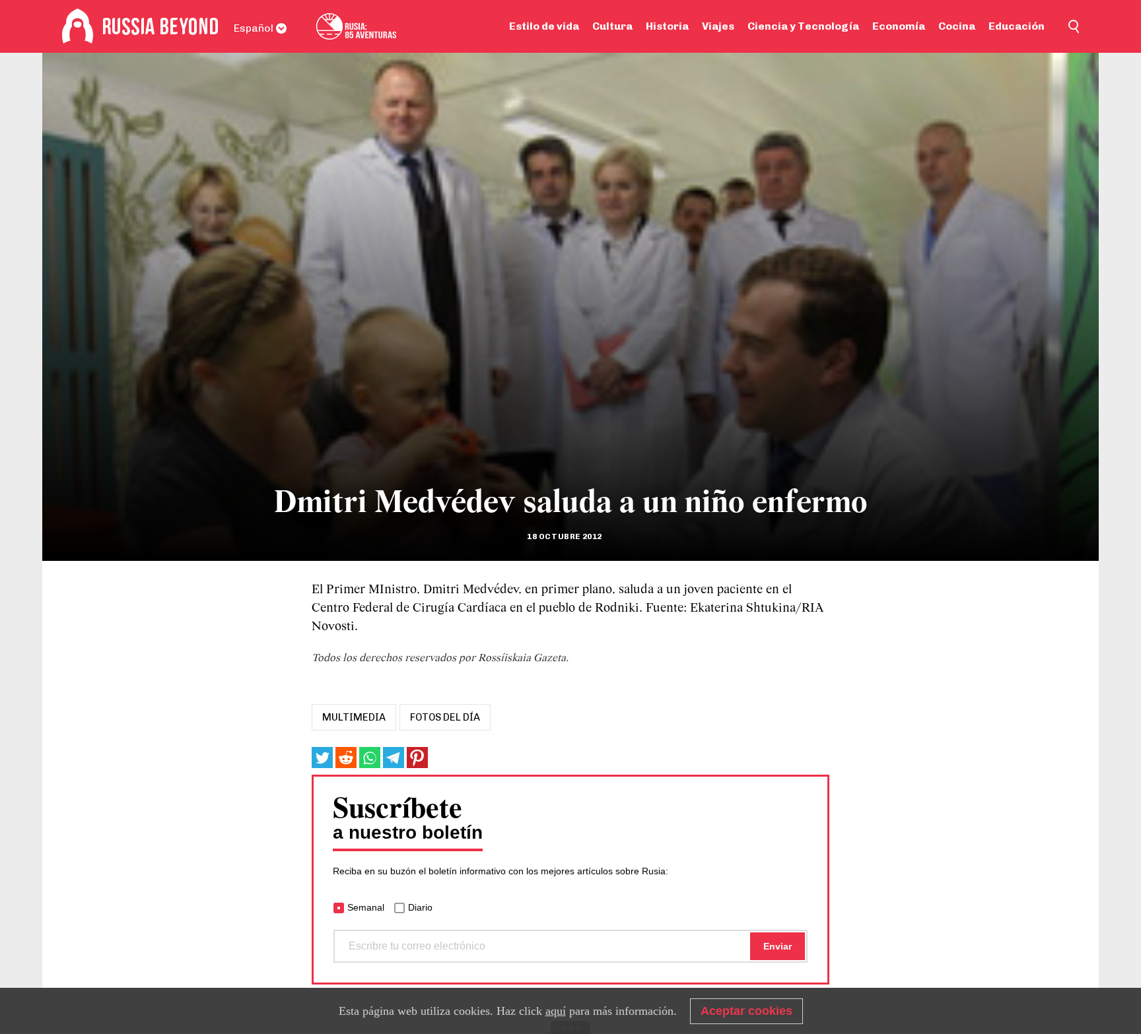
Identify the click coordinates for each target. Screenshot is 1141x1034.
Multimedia (354, 717)
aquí (555, 1011)
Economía (898, 26)
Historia (667, 26)
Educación (1016, 26)
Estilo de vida (544, 26)
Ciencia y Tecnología (803, 26)
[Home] (77, 26)
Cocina (956, 26)
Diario (420, 907)
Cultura (612, 26)
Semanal (365, 907)
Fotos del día (445, 717)
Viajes (718, 26)
